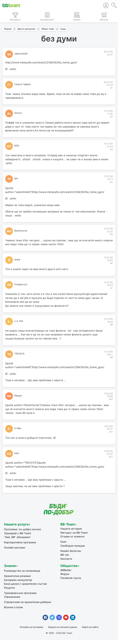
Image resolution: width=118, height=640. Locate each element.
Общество (69, 566)
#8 (111, 324)
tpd (16, 178)
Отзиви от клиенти (72, 536)
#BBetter (65, 570)
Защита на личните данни (62, 627)
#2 (111, 116)
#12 (111, 456)
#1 (111, 88)
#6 (111, 263)
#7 (111, 288)
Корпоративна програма (20, 542)
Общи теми (47, 29)
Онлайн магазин (14, 547)
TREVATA (19, 353)
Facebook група (70, 578)
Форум (8, 29)
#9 (111, 357)
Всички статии (13, 607)
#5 (111, 234)
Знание (10, 566)
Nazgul (18, 395)
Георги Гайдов (22, 84)
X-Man (17, 428)
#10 (111, 399)
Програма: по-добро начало (22, 529)
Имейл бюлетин (70, 550)
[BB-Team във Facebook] (45, 617)
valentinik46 (21, 53)
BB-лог (64, 554)
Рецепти (9, 587)
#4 (111, 182)
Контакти (66, 558)
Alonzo (18, 113)
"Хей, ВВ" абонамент (17, 537)
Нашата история (71, 528)
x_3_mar (18, 321)
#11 (111, 432)
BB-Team (67, 524)
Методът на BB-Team (74, 532)
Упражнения (12, 596)
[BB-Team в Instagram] (59, 617)
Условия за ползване (31, 627)
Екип (63, 541)
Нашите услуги (16, 524)
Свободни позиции (72, 545)
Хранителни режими (17, 576)
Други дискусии (26, 29)
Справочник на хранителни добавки (27, 602)
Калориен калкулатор (18, 580)
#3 (111, 149)
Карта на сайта (90, 627)
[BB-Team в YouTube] (66, 617)
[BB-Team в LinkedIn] (72, 617)
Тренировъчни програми (20, 593)
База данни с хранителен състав (25, 583)
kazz (16, 453)
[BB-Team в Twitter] (52, 617)
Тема (63, 29)
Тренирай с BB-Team (17, 533)
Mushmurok (20, 230)
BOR (16, 145)
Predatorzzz (20, 284)
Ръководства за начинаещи (22, 570)
